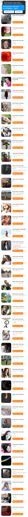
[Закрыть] (22, 7)
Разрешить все (9, 11)
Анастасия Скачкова (18, 15)
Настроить (18, 11)
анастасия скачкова (17, 256)
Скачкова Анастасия (18, 369)
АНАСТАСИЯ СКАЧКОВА (18, 229)
